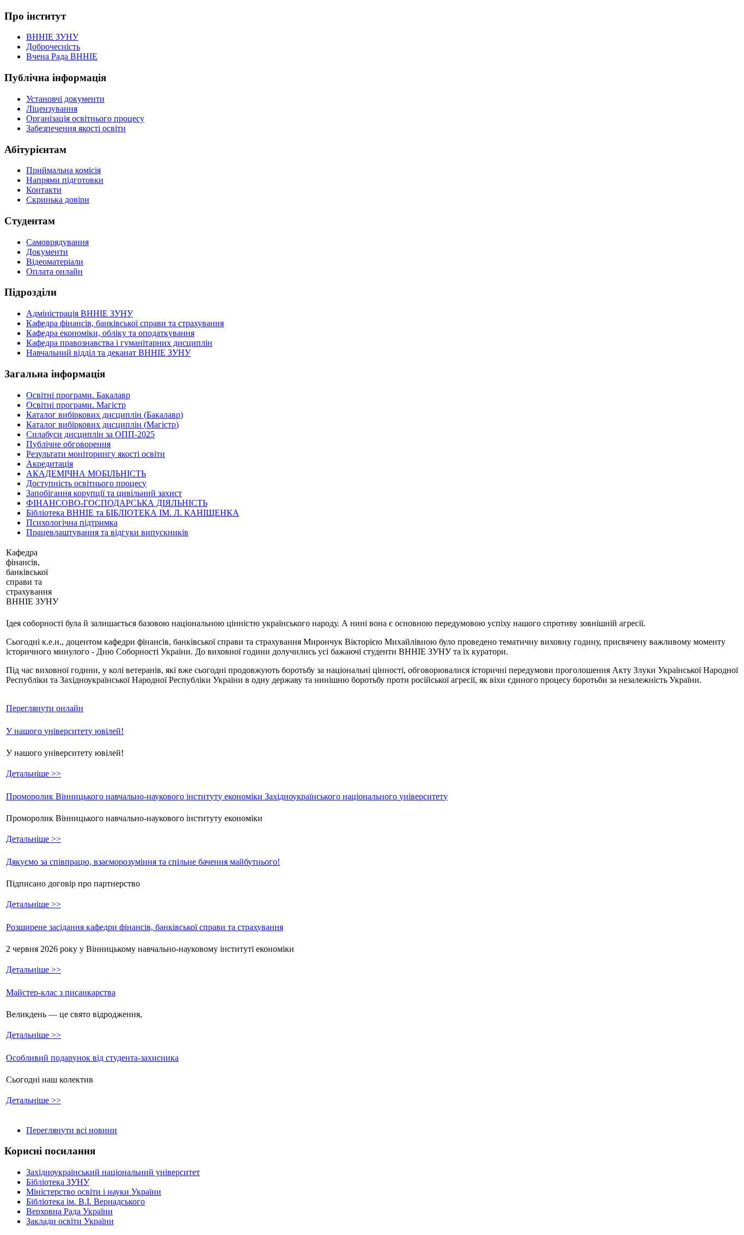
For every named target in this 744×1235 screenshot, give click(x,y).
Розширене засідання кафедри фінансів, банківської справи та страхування (144, 927)
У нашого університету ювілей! (65, 731)
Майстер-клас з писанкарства (60, 992)
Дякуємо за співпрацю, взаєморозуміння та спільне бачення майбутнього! (143, 861)
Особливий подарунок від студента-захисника (92, 1057)
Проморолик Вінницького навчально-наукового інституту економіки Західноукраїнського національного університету (227, 796)
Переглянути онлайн (44, 708)
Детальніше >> (33, 773)
